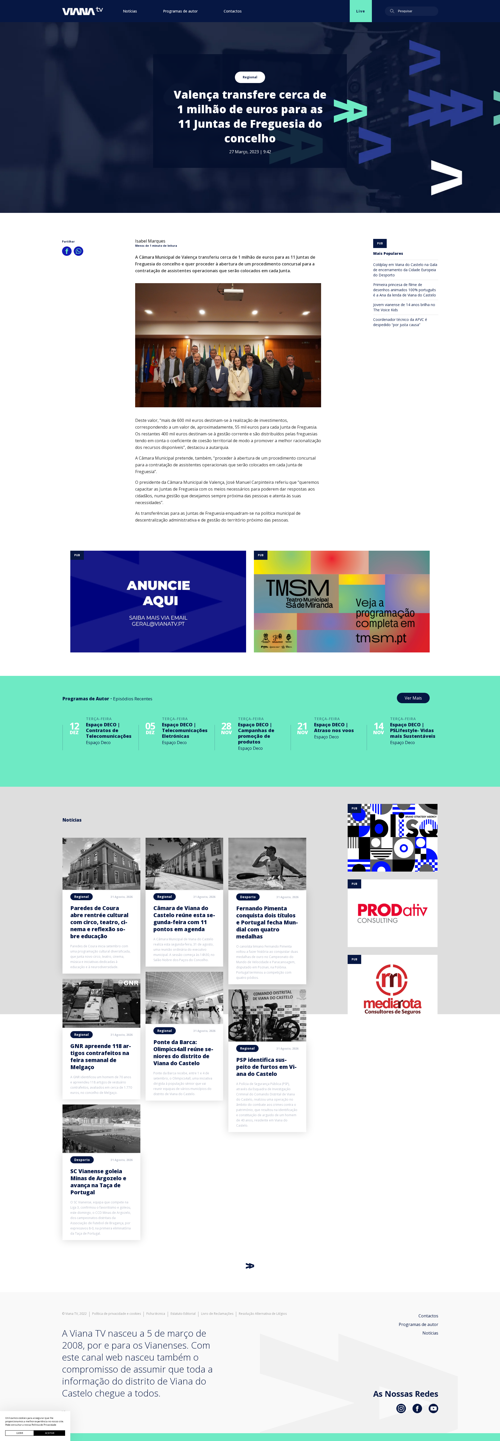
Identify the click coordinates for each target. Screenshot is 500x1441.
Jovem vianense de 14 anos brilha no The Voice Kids (404, 307)
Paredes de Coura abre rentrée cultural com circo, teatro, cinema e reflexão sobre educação (99, 922)
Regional (250, 77)
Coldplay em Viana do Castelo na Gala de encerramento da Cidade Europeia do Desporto (405, 269)
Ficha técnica (155, 1314)
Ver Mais (413, 698)
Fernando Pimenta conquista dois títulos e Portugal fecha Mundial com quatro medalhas (267, 922)
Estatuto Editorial (183, 1314)
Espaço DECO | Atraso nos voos (334, 727)
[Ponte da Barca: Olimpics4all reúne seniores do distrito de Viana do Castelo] (184, 1022)
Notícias (130, 11)
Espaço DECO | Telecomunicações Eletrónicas (185, 730)
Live (360, 11)
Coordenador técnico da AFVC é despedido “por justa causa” (400, 322)
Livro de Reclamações (217, 1314)
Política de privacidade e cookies (116, 1314)
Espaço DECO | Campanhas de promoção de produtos (256, 733)
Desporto (82, 1160)
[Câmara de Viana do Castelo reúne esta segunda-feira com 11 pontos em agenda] (184, 888)
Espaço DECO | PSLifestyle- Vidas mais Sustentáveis (412, 730)
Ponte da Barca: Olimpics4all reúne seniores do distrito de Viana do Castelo (183, 1052)
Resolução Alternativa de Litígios (263, 1314)
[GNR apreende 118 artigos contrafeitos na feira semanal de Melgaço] (101, 1026)
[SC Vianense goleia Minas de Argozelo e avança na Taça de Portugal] (101, 1151)
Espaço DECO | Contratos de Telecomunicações (109, 730)
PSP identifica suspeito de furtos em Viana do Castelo (266, 1066)
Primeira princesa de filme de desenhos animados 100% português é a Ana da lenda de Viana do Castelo (404, 289)
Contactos (233, 11)
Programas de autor (180, 11)
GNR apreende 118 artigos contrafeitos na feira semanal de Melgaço (100, 1056)
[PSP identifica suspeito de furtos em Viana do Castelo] (267, 1040)
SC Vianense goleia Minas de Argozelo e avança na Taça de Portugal (98, 1181)
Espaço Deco (98, 742)
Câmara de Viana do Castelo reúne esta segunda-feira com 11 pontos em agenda (184, 918)
